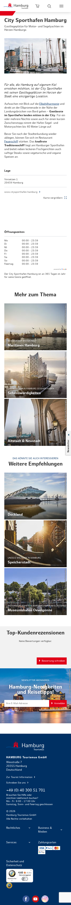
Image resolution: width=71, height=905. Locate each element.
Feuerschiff (11, 141)
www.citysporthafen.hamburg (20, 192)
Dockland (35, 496)
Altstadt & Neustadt (35, 422)
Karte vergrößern (53, 198)
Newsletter (68, 446)
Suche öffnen (49, 6)
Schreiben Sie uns (16, 783)
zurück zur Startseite (35, 745)
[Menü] (31, 871)
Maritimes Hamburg (35, 326)
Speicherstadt (35, 543)
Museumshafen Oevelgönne (35, 591)
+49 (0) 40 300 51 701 (25, 790)
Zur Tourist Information (19, 777)
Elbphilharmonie (49, 104)
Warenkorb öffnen (37, 6)
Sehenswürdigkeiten (35, 374)
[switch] (25, 879)
